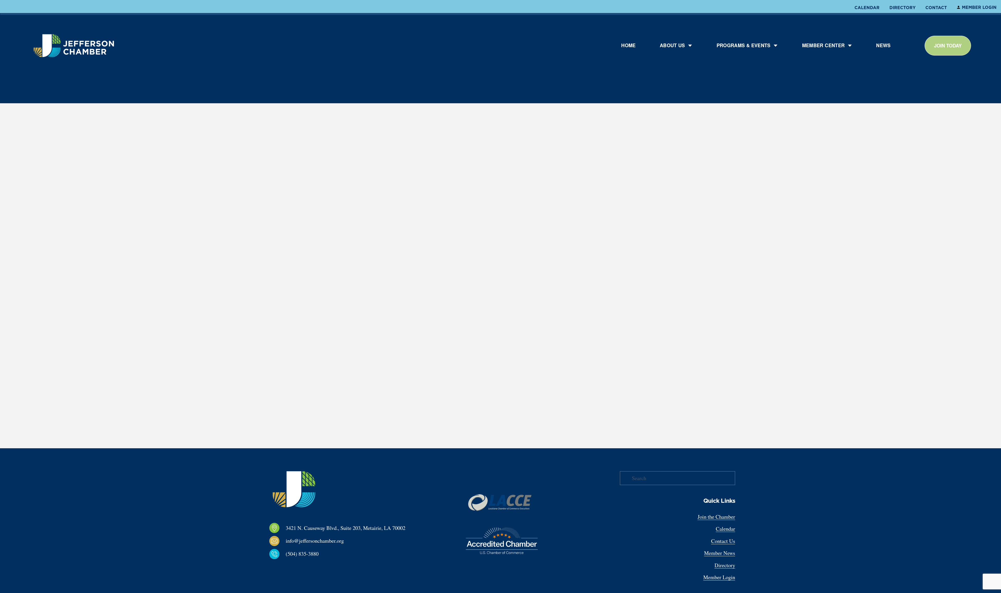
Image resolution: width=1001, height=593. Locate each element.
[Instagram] (276, 567)
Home (628, 45)
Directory (902, 7)
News (883, 45)
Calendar (867, 7)
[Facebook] (268, 567)
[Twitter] (293, 567)
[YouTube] (301, 567)
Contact (936, 7)
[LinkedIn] (285, 567)
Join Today (947, 45)
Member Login (979, 7)
